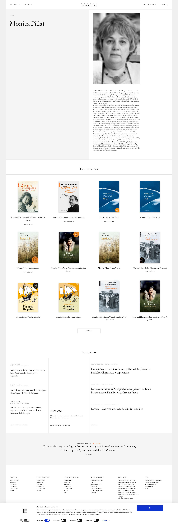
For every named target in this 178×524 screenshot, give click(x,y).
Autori (12, 490)
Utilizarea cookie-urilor (152, 482)
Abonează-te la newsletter (60, 425)
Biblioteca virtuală (96, 484)
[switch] (63, 520)
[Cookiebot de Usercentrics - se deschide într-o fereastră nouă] (25, 520)
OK (150, 508)
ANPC (147, 488)
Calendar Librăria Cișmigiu (19, 425)
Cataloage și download (97, 490)
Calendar (94, 425)
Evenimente (13, 486)
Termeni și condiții (150, 484)
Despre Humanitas (96, 488)
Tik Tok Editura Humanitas (126, 484)
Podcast (93, 482)
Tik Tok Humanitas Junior (126, 499)
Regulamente (149, 486)
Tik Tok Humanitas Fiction (126, 490)
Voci (65, 492)
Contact (93, 492)
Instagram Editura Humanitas (127, 482)
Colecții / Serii (14, 488)
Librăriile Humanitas (150, 4)
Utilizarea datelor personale (153, 480)
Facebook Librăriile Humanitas (127, 492)
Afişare (104, 520)
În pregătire (13, 484)
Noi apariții (13, 482)
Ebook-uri (94, 486)
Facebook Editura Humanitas (126, 480)
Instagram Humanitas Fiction (126, 488)
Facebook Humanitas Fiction (126, 486)
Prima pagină (28, 4)
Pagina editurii (14, 480)
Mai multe (89, 330)
